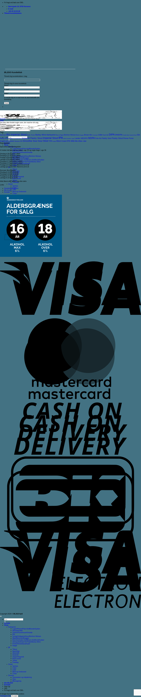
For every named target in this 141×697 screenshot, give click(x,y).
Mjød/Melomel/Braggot (20, 158)
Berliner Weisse (70, 135)
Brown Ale (88, 135)
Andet (10, 184)
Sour (40, 141)
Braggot (82, 135)
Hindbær (11, 138)
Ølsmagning (16, 681)
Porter (131, 138)
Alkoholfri (3, 135)
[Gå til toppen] (1, 616)
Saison (11, 141)
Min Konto (8, 190)
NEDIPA (84, 138)
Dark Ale (105, 135)
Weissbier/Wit (17, 631)
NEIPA (91, 138)
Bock (77, 135)
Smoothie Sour (30, 141)
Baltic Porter (31, 135)
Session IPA (18, 141)
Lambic (77, 138)
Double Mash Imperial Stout (130, 135)
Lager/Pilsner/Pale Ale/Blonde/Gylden (26, 149)
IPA (60, 137)
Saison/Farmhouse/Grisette (22, 152)
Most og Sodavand (19, 191)
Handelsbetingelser (11, 188)
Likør (14, 190)
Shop (6, 145)
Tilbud (14, 169)
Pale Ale (98, 138)
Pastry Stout (117, 138)
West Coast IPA (63, 141)
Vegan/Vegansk (18, 176)
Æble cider (82, 141)
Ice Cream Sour (17, 138)
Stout (45, 141)
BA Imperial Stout (16, 134)
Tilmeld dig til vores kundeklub (15, 83)
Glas (14, 679)
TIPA (50, 141)
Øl (9, 647)
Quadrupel (4, 141)
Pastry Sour (106, 138)
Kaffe (64, 138)
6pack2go (16, 171)
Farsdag (15, 662)
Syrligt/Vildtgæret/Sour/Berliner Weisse (26, 156)
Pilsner (126, 138)
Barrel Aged (60, 135)
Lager (72, 138)
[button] (13, 13)
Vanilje (54, 141)
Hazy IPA (4, 138)
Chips (14, 193)
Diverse (11, 675)
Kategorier (12, 627)
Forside (3, 119)
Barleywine (51, 135)
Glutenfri (15, 655)
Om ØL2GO (8, 683)
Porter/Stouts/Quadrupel (21, 644)
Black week (16, 659)
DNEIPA (118, 135)
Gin (138, 135)
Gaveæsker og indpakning (22, 677)
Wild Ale (74, 141)
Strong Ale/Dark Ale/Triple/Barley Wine (26, 162)
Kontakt (7, 192)
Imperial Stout (50, 138)
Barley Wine (40, 135)
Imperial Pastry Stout (32, 138)
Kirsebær (68, 138)
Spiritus (15, 186)
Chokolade (95, 135)
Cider (100, 135)
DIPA (112, 134)
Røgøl (14, 645)
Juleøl (14, 660)
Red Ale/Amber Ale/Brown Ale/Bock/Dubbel (28, 160)
